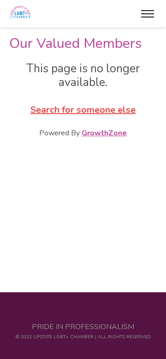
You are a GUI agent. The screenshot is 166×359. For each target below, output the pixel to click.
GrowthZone (104, 133)
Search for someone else (83, 110)
